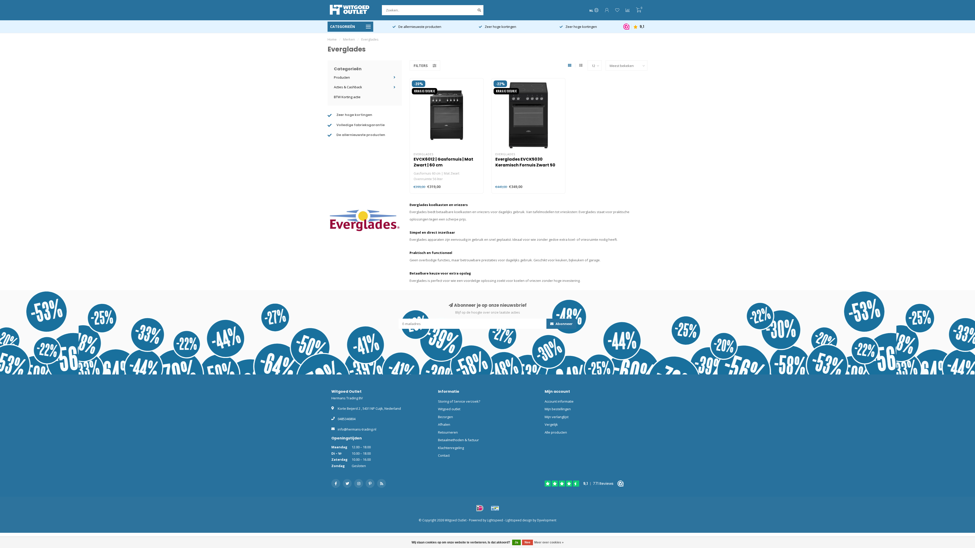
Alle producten (556, 432)
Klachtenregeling (451, 448)
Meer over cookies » (549, 542)
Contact (444, 455)
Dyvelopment (546, 520)
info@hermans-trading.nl (357, 429)
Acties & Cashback (348, 87)
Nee (527, 542)
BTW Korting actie (347, 97)
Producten (342, 77)
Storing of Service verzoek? (459, 401)
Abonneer (564, 323)
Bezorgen (445, 417)
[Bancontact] (495, 508)
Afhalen (444, 424)
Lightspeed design (519, 520)
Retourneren (448, 432)
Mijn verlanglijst (556, 417)
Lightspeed (495, 520)
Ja (516, 542)
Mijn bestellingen (558, 409)
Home (332, 39)
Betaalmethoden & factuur (458, 440)
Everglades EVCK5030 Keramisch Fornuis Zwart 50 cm (525, 165)
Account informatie (559, 401)
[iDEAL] (480, 508)
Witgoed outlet (449, 409)
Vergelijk (551, 424)
